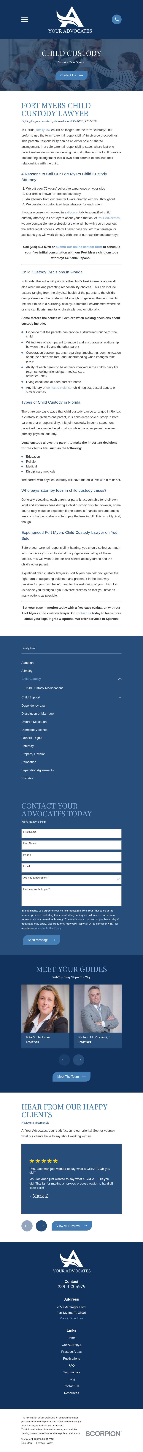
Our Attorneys (71, 1345)
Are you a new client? (36, 877)
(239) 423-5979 (87, 121)
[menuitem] (71, 663)
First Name (29, 831)
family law (43, 130)
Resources (71, 1393)
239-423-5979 (71, 1287)
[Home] (70, 19)
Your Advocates (109, 218)
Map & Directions (72, 1318)
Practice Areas (71, 1351)
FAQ (72, 1365)
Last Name (29, 843)
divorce (72, 212)
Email (26, 866)
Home (71, 1338)
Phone (27, 854)
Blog (72, 1379)
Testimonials (71, 1372)
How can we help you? (36, 888)
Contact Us (71, 1386)
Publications (71, 1358)
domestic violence (59, 387)
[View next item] (78, 1060)
